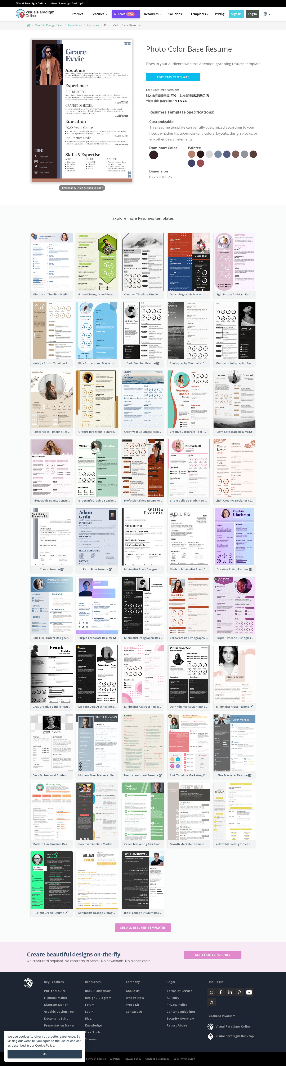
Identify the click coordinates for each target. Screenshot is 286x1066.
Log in (252, 14)
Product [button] (77, 14)
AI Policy (173, 998)
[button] (99, 14)
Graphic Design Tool (49, 25)
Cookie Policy (44, 1045)
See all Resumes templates (143, 927)
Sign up (236, 14)
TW (180, 101)
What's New (135, 998)
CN (185, 101)
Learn (89, 1012)
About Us (133, 991)
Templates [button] (198, 14)
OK (45, 1054)
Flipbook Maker (55, 998)
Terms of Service (179, 991)
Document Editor (57, 1018)
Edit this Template (173, 77)
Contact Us (134, 1012)
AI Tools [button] (123, 14)
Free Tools (93, 1032)
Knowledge (93, 1025)
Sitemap (91, 1039)
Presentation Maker (59, 1025)
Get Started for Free (213, 955)
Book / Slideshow (98, 991)
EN (175, 101)
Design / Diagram (98, 998)
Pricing (219, 14)
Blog (88, 1018)
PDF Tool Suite (55, 991)
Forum (89, 1005)
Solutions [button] (175, 14)
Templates (74, 25)
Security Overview (180, 1018)
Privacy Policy (177, 1005)
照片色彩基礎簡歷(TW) (161, 95)
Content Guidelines (181, 1012)
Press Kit (132, 1005)
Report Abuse (177, 1025)
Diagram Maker (56, 1005)
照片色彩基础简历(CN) (194, 95)
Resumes (93, 25)
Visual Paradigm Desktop (66, 3)
